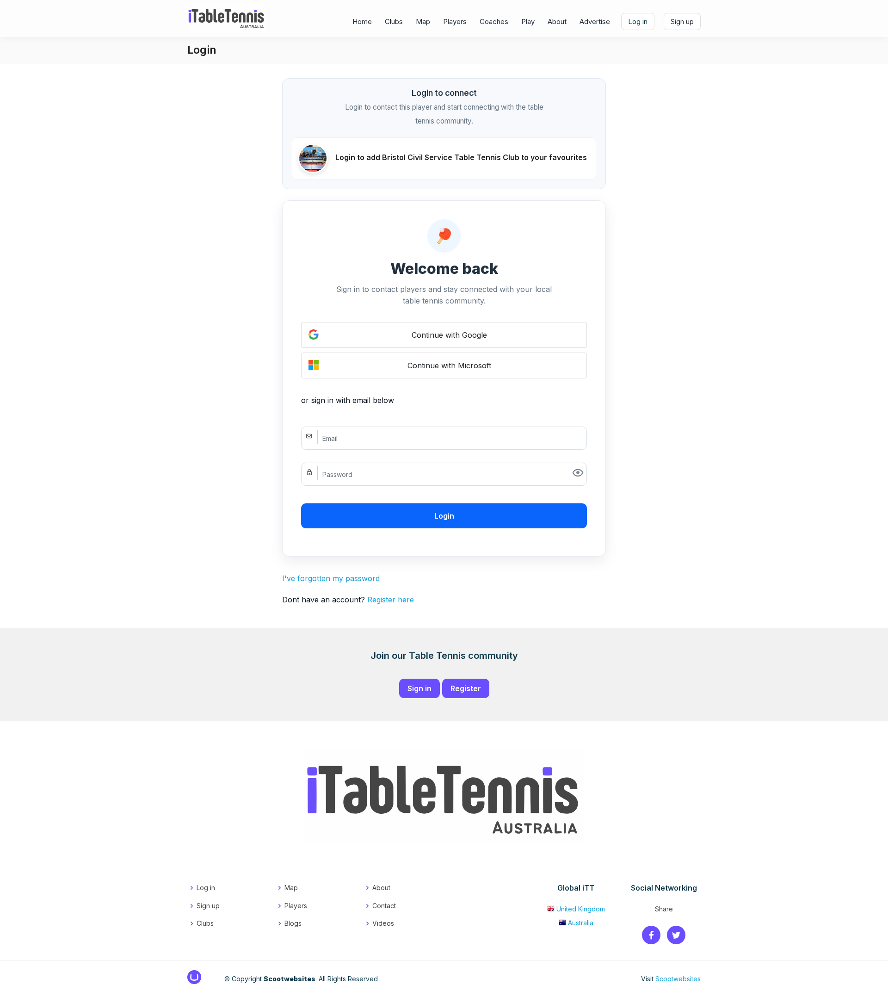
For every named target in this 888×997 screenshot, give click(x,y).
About (557, 21)
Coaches (494, 21)
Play (528, 21)
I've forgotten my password (331, 578)
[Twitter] (676, 936)
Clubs (394, 21)
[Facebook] (651, 936)
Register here (390, 599)
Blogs (293, 923)
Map (423, 21)
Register (465, 688)
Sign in (419, 688)
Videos (383, 923)
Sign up (682, 21)
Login (444, 515)
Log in (638, 21)
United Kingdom (580, 909)
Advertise (595, 21)
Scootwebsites (678, 979)
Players (455, 21)
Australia (580, 923)
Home (362, 21)
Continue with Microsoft (449, 365)
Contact (384, 906)
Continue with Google (449, 335)
